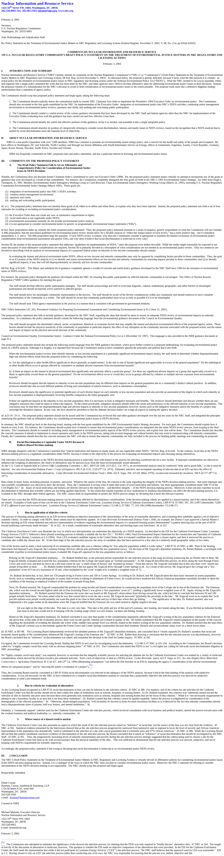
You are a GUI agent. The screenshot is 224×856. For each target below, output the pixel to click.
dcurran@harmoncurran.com (25, 797)
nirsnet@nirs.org (47, 10)
